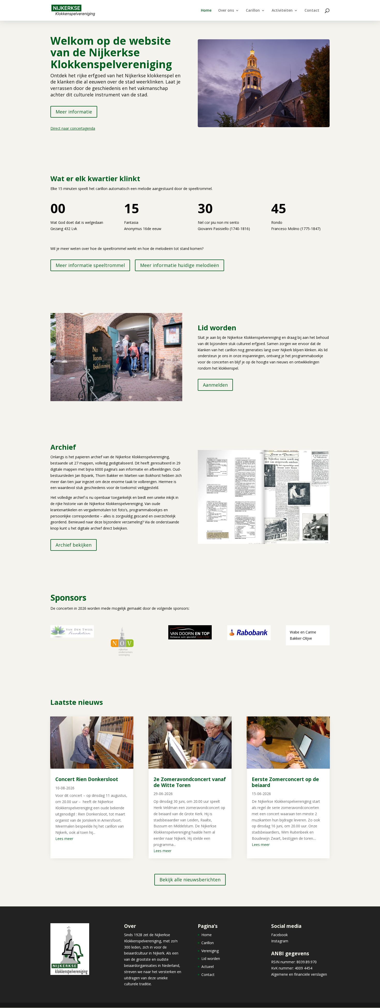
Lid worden (210, 958)
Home (206, 11)
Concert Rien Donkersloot (86, 779)
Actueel (207, 966)
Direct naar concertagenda (72, 128)
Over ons (226, 11)
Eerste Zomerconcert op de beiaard (285, 782)
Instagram (279, 940)
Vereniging (210, 950)
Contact (312, 11)
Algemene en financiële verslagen (299, 974)
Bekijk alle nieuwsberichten (190, 879)
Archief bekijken (74, 545)
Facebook (279, 934)
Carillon (253, 11)
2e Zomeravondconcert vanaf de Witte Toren (190, 782)
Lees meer (64, 838)
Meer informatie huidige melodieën (179, 265)
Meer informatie (74, 112)
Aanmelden (215, 385)
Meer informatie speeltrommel (90, 265)
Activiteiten (282, 11)
